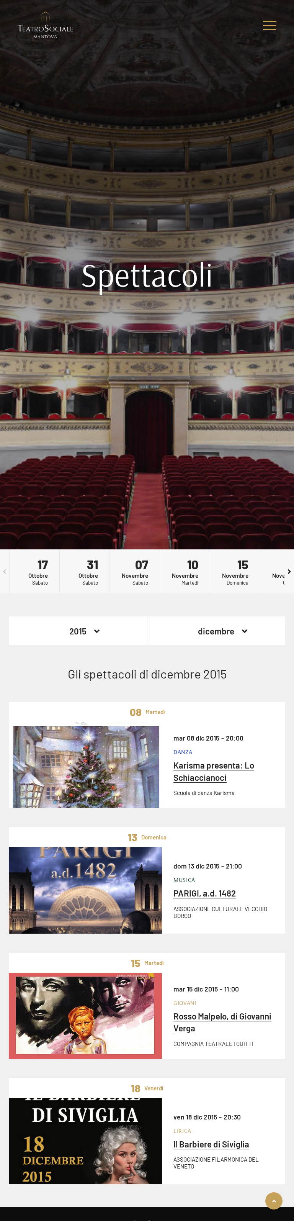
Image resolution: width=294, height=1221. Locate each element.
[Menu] (269, 25)
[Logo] (45, 25)
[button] (5, 571)
